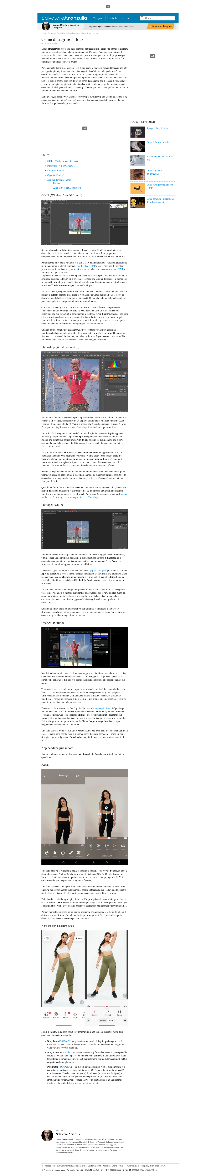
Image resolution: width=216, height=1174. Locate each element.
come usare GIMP (67, 339)
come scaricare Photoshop (74, 427)
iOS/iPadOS (65, 1041)
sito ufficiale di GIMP (86, 265)
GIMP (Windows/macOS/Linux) (62, 160)
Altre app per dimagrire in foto (67, 187)
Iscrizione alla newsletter (84, 1166)
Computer (98, 18)
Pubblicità (106, 1166)
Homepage (46, 1166)
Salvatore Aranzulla (50, 43)
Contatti (98, 1166)
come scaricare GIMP (113, 269)
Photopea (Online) (55, 170)
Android (65, 1052)
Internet (125, 18)
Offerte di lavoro (118, 1166)
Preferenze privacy (157, 1166)
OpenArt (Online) (55, 175)
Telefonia (112, 18)
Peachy (56, 182)
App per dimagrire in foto (59, 179)
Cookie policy (143, 1166)
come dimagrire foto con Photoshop (81, 497)
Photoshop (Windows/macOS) (61, 165)
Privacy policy (131, 1166)
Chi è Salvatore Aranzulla (62, 1166)
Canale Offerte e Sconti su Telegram (65, 26)
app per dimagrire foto (89, 1082)
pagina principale (98, 570)
